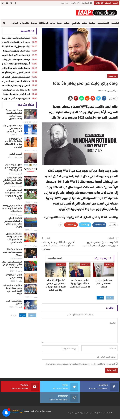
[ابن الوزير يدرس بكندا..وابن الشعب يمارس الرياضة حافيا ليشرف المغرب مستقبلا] (30, 142)
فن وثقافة (43, 23)
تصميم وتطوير (45, 411)
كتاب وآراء (24, 23)
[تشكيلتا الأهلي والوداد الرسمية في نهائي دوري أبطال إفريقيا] (30, 222)
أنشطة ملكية (103, 23)
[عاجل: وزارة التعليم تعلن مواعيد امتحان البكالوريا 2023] (30, 168)
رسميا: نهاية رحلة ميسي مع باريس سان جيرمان (12, 252)
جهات (84, 23)
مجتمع (67, 23)
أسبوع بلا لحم (16, 154)
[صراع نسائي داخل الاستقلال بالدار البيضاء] (104, 270)
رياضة (59, 23)
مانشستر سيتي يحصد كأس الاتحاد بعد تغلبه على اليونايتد (12, 208)
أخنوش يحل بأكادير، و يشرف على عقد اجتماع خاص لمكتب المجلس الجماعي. (58, 245)
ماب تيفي (76, 23)
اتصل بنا (85, 3)
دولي (52, 23)
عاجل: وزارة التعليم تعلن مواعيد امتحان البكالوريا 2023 (13, 168)
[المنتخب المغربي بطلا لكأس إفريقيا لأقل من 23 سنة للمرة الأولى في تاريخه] (30, 266)
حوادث (34, 23)
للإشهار (73, 3)
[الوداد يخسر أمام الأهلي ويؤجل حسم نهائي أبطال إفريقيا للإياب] (30, 194)
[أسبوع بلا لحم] (30, 158)
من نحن (64, 3)
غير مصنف (112, 76)
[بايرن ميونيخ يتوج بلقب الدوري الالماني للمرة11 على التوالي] (30, 181)
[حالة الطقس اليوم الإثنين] (30, 305)
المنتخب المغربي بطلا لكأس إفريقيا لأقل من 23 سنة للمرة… (12, 265)
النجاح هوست (28, 411)
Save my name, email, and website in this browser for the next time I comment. (80, 363)
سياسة (92, 23)
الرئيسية (115, 23)
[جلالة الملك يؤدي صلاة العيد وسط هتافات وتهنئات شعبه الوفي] (30, 238)
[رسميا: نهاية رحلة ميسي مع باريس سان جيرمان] (30, 253)
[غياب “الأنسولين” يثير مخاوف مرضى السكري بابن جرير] (30, 129)
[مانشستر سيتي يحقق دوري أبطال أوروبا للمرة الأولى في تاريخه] (30, 289)
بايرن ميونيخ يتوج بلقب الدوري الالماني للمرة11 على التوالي (12, 180)
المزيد (15, 23)
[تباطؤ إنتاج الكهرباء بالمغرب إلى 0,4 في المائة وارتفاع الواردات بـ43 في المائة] (56, 270)
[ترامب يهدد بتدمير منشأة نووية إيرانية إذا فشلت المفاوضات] (79, 270)
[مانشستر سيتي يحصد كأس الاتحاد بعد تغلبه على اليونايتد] (30, 209)
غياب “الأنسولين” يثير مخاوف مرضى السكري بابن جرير (12, 129)
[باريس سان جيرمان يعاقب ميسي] (30, 278)
